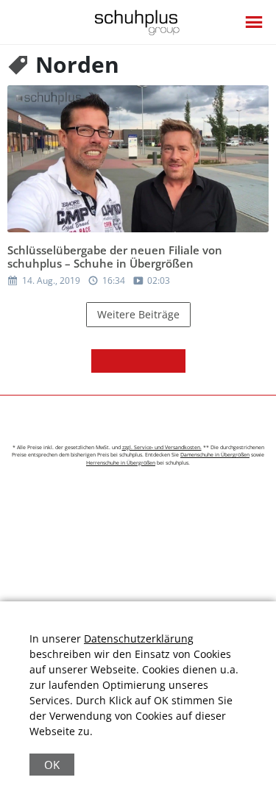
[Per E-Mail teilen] (173, 361)
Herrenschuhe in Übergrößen (120, 462)
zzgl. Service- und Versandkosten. (162, 447)
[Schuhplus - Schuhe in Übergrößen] (138, 22)
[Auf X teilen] (126, 361)
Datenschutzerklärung (139, 638)
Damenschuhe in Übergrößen (215, 454)
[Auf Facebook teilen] (103, 361)
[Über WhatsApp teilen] (150, 361)
